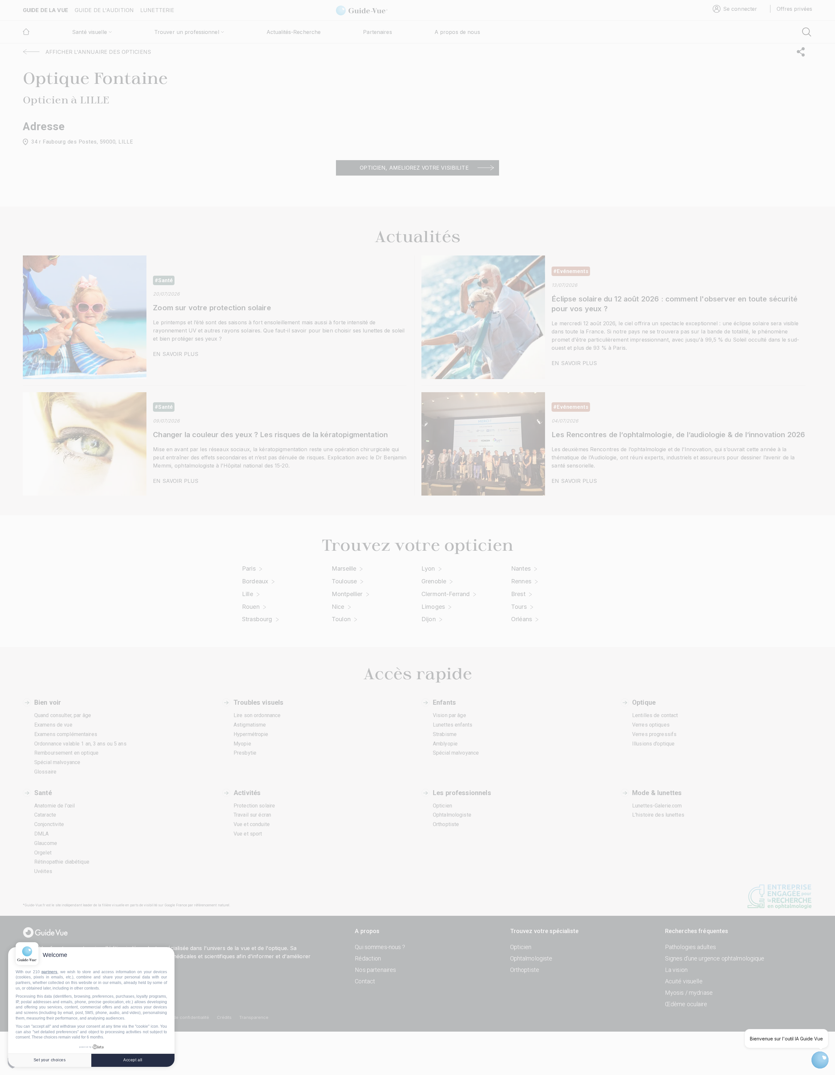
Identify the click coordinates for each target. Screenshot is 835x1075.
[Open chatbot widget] (820, 1060)
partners (49, 972)
